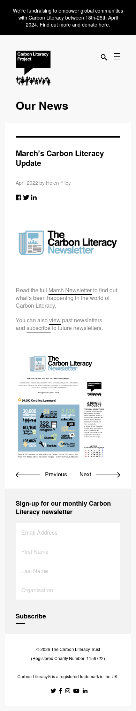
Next (86, 474)
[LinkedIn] (34, 196)
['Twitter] (26, 196)
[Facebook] (18, 196)
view (55, 320)
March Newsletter (70, 290)
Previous (55, 474)
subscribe (39, 328)
